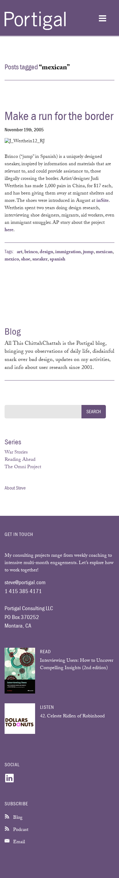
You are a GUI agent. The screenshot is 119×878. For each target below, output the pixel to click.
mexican (104, 252)
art (19, 252)
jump (88, 252)
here (9, 230)
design (46, 252)
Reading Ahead (20, 460)
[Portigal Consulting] (35, 29)
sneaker (40, 260)
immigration (68, 252)
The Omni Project (23, 467)
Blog (17, 818)
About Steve (15, 488)
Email (18, 842)
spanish (57, 260)
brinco (31, 252)
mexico (12, 260)
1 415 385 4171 (23, 591)
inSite (102, 201)
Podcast (20, 830)
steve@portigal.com (25, 582)
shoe (25, 260)
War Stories (16, 453)
